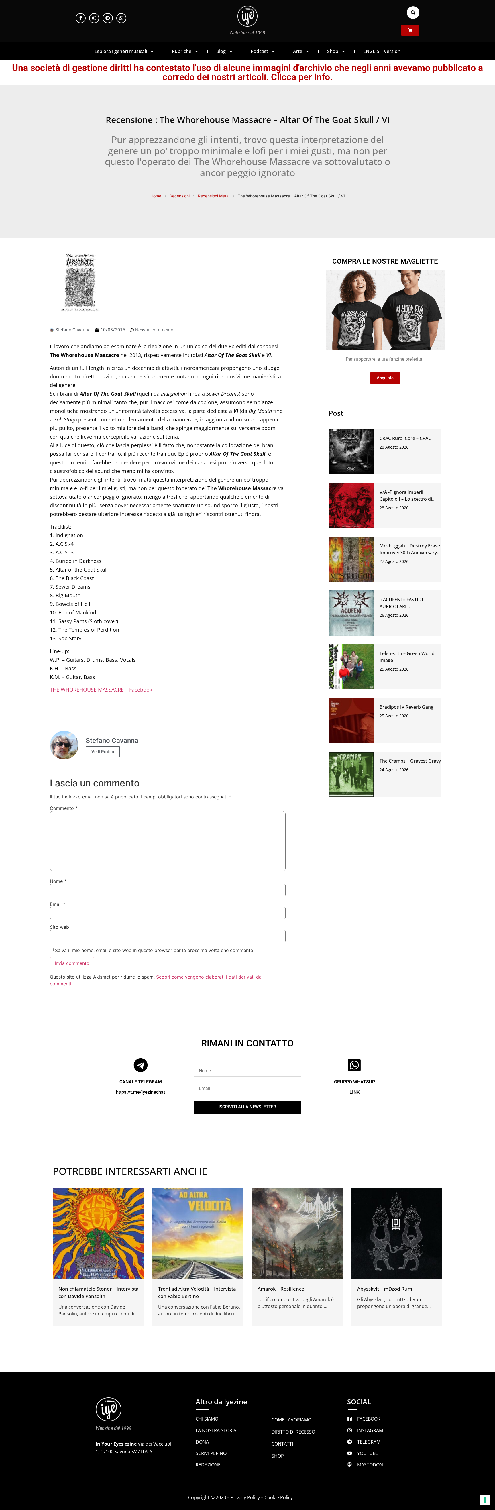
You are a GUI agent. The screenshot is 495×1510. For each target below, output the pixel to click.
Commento (64, 808)
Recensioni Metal (213, 195)
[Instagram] (94, 18)
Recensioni (180, 195)
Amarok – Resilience (281, 1288)
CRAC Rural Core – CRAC (405, 438)
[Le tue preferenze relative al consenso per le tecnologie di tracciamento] (485, 1500)
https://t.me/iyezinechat (140, 1092)
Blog (221, 51)
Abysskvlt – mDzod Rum (384, 1288)
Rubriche (181, 51)
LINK (354, 1092)
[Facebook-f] (81, 18)
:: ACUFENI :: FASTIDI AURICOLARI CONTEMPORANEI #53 (404, 606)
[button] (413, 12)
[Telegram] (108, 18)
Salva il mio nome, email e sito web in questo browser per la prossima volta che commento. (154, 950)
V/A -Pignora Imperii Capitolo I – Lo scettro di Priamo (406, 499)
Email (57, 904)
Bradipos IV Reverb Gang (406, 707)
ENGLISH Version (381, 51)
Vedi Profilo (102, 751)
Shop (332, 51)
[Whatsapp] (121, 18)
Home (155, 195)
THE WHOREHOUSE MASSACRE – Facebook (101, 689)
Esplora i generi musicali (121, 51)
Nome (58, 881)
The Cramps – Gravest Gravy (410, 761)
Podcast (259, 51)
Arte (297, 51)
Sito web (59, 927)
